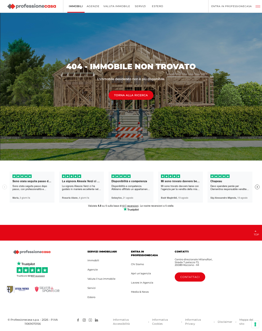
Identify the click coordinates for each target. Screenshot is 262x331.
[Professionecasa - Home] (31, 6)
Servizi (91, 287)
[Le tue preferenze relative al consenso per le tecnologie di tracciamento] (255, 324)
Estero (91, 297)
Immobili (93, 260)
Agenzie (92, 269)
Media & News (140, 291)
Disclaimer (225, 322)
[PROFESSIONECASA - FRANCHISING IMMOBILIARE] (31, 252)
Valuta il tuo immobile (101, 278)
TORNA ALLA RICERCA (131, 95)
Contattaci (190, 277)
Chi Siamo (137, 264)
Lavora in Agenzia (142, 282)
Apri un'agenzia (141, 273)
